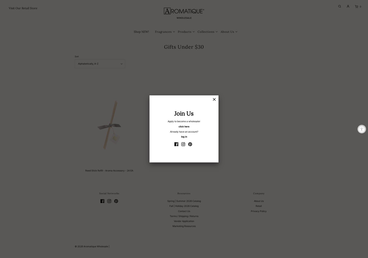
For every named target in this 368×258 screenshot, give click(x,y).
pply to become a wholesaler (184, 121)
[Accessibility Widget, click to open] (361, 129)
